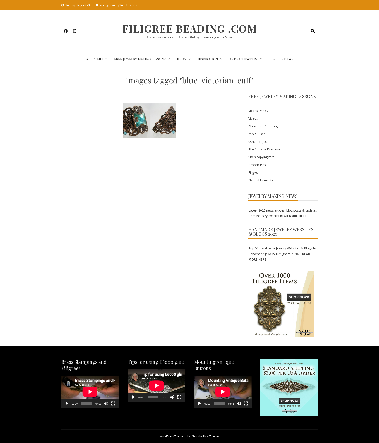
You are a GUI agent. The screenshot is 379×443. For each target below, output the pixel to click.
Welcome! (94, 59)
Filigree (253, 172)
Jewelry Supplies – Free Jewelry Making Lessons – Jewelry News (189, 37)
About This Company (263, 126)
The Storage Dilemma (264, 149)
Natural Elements (260, 180)
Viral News (192, 436)
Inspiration (208, 59)
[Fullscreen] (113, 403)
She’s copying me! (261, 157)
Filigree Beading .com (189, 28)
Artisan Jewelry (243, 59)
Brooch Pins (257, 165)
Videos (253, 118)
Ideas (181, 59)
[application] (90, 392)
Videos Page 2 (258, 111)
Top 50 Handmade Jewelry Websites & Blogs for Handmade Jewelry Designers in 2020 (282, 253)
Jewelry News (281, 59)
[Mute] (106, 403)
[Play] (67, 403)
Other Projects (258, 141)
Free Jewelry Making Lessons (140, 59)
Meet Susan (256, 134)
